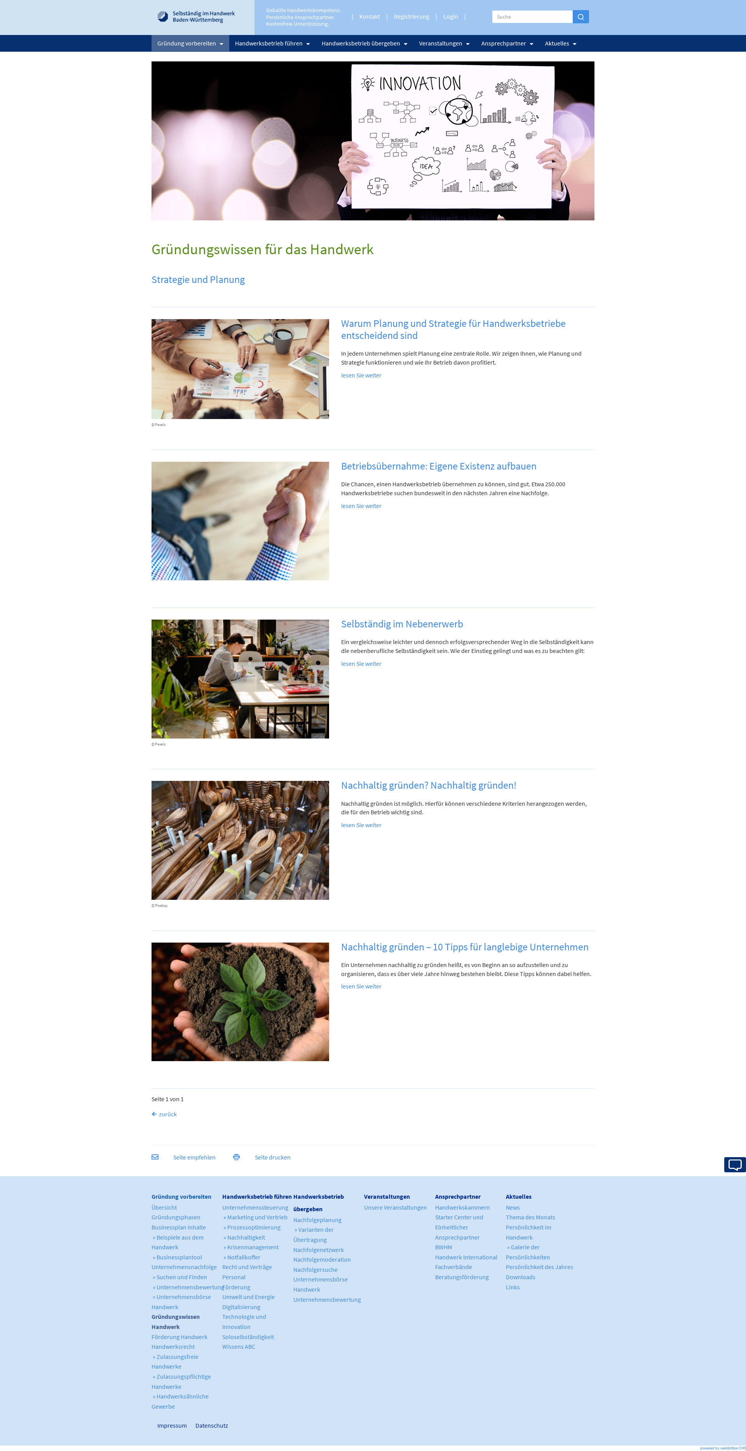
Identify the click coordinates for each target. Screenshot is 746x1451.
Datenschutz (208, 1425)
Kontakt (369, 16)
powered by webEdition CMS (723, 1448)
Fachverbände (453, 1267)
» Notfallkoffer (241, 1257)
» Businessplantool (177, 1257)
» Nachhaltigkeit (243, 1237)
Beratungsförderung (462, 1277)
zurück (168, 1114)
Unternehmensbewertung (327, 1299)
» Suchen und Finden (179, 1277)
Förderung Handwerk (179, 1337)
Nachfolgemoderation (322, 1259)
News (513, 1207)
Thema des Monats (530, 1217)
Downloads (520, 1277)
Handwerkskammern (462, 1207)
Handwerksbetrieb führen (269, 43)
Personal (234, 1277)
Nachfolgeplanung (317, 1220)
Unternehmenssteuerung (255, 1207)
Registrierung (411, 16)
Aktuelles (557, 43)
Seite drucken (273, 1157)
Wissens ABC (238, 1346)
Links (513, 1287)
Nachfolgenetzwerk (318, 1250)
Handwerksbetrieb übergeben (361, 43)
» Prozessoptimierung (251, 1227)
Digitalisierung (241, 1307)
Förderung (236, 1287)
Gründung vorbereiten (186, 43)
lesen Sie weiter (361, 375)
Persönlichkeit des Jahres (539, 1267)
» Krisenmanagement (250, 1247)
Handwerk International (466, 1257)
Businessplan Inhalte (179, 1227)
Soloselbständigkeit (248, 1337)
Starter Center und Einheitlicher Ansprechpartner (459, 1227)
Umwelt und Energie (248, 1297)
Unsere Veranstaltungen (395, 1207)
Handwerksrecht (173, 1346)
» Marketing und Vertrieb (255, 1217)
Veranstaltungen (440, 43)
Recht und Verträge (247, 1267)
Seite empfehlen (194, 1157)
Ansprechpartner (503, 43)
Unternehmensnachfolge (184, 1267)
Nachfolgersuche (315, 1269)
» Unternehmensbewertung (188, 1287)
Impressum (161, 1425)
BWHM (443, 1247)
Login (450, 16)
